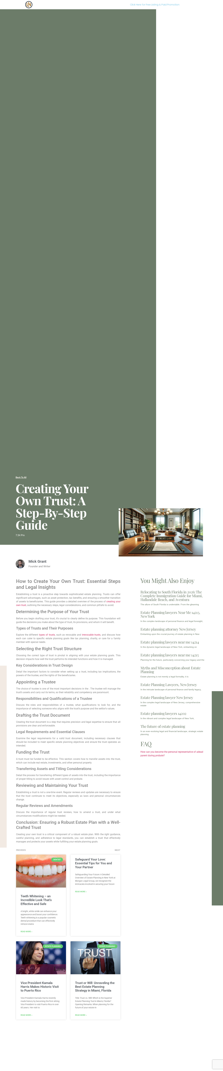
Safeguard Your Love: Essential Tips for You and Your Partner (93, 863)
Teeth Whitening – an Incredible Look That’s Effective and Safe (36, 900)
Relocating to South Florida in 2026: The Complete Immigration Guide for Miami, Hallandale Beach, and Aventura (171, 595)
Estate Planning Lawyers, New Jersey (168, 684)
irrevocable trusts (91, 634)
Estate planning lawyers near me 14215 (169, 654)
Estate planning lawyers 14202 (163, 713)
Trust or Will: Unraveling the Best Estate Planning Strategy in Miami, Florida (95, 986)
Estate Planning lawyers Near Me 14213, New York (170, 614)
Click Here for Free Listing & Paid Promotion (154, 4)
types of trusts (47, 634)
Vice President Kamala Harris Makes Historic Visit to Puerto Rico (40, 986)
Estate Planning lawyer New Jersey (166, 697)
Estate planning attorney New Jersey (168, 629)
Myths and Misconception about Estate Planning (170, 669)
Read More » (26, 932)
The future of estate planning (162, 726)
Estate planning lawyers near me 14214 (169, 642)
